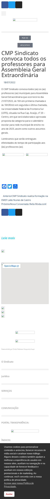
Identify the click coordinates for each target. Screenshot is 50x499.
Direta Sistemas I (18, 349)
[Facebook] (4, 212)
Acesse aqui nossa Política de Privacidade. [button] (19, 485)
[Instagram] (18, 4)
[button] (3, 13)
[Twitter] (11, 4)
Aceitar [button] (9, 494)
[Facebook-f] (4, 4)
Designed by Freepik (29, 349)
